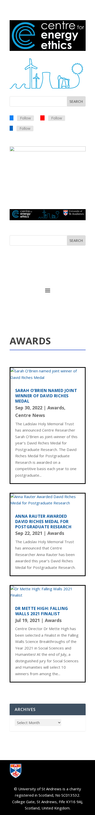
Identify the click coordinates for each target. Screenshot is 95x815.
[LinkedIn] (11, 128)
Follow (25, 118)
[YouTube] (42, 118)
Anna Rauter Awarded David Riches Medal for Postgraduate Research (43, 521)
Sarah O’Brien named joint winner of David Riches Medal (46, 396)
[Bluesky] (11, 118)
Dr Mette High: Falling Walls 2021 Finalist (41, 611)
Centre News (30, 415)
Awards (55, 408)
